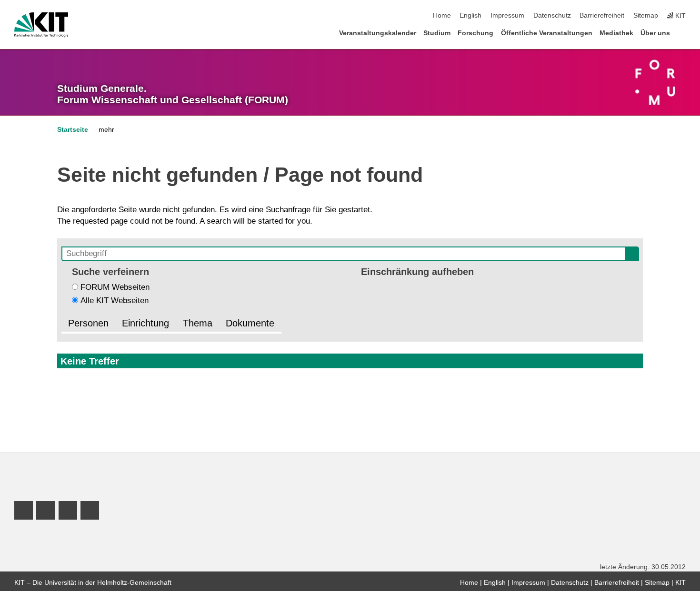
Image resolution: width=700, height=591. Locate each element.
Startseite (72, 129)
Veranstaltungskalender (377, 33)
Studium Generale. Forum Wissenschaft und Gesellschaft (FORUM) (172, 94)
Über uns (655, 33)
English (470, 15)
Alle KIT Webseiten (114, 300)
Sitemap (645, 15)
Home (442, 15)
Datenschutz (552, 15)
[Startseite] (683, 33)
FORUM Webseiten (115, 287)
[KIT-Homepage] (41, 24)
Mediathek (616, 33)
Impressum (507, 15)
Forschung (475, 33)
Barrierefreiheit (602, 15)
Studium (436, 33)
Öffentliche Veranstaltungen (546, 33)
